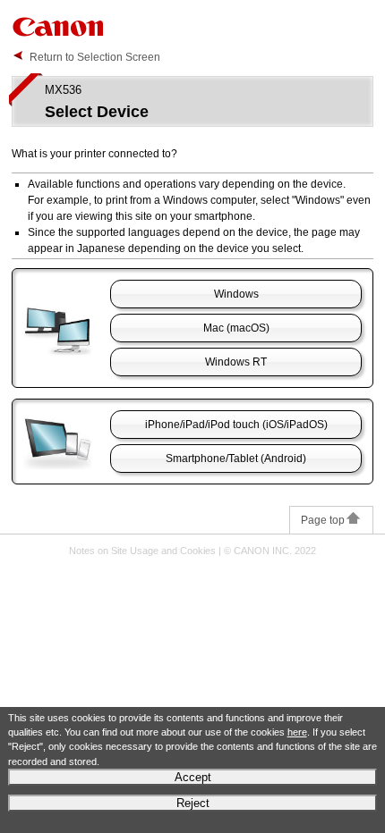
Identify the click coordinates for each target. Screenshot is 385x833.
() (236, 328)
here (297, 732)
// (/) (236, 424)
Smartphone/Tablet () (236, 458)
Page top (323, 520)
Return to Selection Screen (95, 57)
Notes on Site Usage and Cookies (142, 550)
